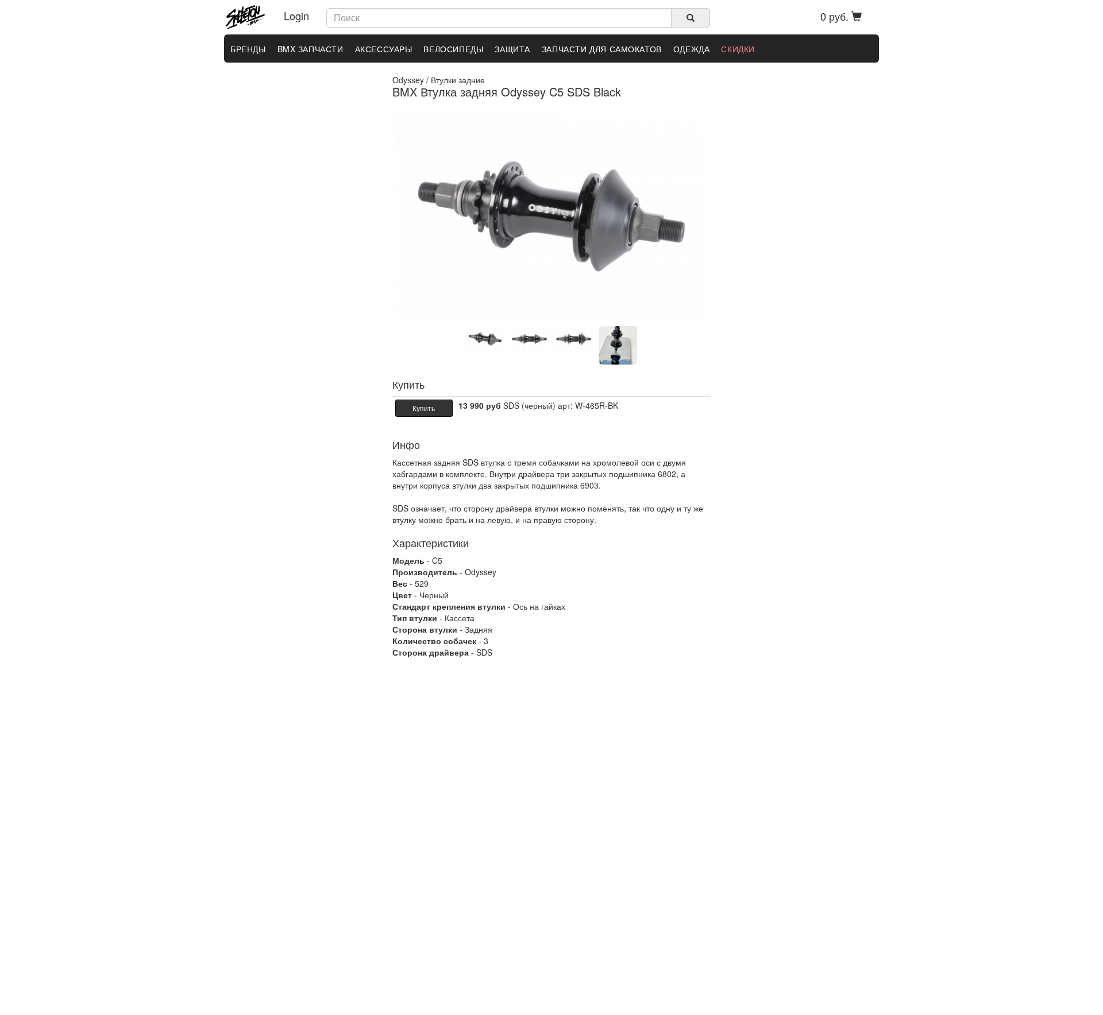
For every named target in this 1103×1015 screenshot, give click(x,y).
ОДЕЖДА (691, 49)
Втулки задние (458, 80)
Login (296, 15)
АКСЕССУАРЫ (383, 49)
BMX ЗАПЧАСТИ (310, 49)
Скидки (738, 49)
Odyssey (408, 80)
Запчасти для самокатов (602, 49)
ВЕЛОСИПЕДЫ (453, 49)
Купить (423, 408)
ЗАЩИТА (512, 49)
